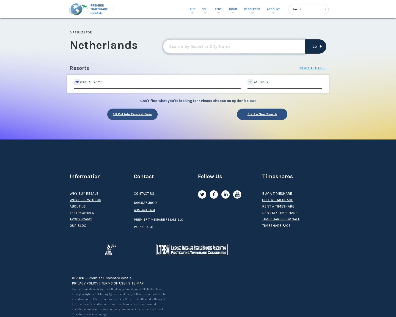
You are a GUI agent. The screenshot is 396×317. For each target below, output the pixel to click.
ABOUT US (78, 206)
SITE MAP (136, 283)
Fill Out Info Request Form (132, 114)
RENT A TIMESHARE (278, 206)
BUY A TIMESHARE (277, 193)
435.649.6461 (144, 210)
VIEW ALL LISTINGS (312, 68)
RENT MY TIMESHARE (279, 212)
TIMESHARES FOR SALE (281, 219)
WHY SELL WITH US (85, 200)
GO (315, 47)
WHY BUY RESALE (84, 193)
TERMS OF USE (113, 283)
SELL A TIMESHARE (277, 200)
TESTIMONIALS (82, 212)
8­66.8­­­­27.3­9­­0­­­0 (145, 202)
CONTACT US (144, 193)
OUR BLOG (78, 225)
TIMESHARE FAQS (276, 225)
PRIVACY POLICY (85, 283)
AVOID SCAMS (81, 219)
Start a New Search (262, 114)
